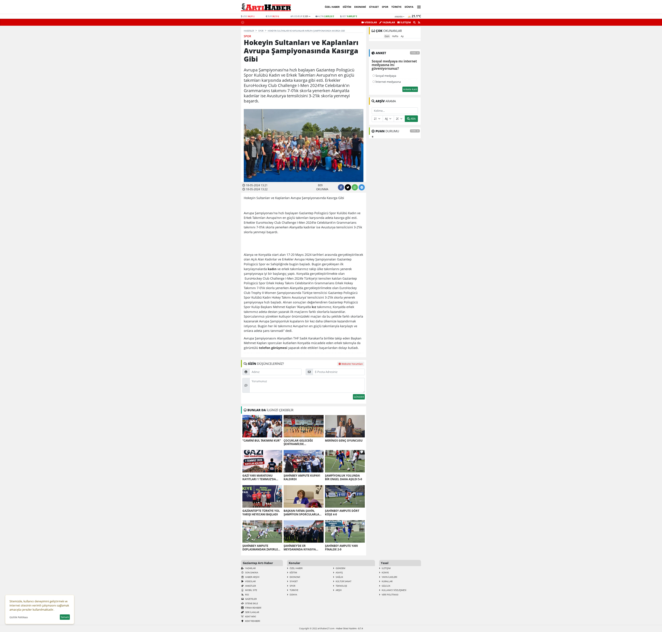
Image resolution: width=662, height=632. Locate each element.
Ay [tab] (402, 36)
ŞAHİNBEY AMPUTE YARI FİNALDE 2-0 (341, 547)
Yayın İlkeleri (389, 577)
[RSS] (419, 22)
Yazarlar (250, 568)
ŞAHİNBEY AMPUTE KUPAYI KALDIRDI (302, 477)
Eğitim (347, 6)
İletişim (386, 568)
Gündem (340, 568)
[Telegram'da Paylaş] (362, 187)
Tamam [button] (65, 617)
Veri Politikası (389, 594)
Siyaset (374, 6)
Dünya (409, 6)
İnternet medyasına (388, 82)
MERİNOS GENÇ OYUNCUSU (344, 440)
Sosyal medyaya (385, 76)
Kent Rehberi (252, 621)
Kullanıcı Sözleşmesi (393, 590)
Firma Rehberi (253, 607)
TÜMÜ (413, 53)
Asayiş (339, 572)
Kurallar (387, 581)
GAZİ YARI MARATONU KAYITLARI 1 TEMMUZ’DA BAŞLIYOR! (259, 477)
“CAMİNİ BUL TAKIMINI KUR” (261, 440)
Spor (385, 6)
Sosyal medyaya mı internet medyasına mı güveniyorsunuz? (394, 65)
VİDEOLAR (370, 22)
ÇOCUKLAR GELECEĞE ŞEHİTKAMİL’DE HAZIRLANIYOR (298, 442)
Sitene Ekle (251, 603)
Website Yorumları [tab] (352, 364)
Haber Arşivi (252, 577)
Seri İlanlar (252, 612)
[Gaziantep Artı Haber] (266, 7)
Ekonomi (360, 6)
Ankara (399, 16)
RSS (247, 594)
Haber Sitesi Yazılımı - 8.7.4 (349, 628)
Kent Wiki (250, 616)
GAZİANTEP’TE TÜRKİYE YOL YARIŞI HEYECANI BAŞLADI (261, 512)
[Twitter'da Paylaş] (348, 187)
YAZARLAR (388, 22)
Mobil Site (251, 590)
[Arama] (414, 22)
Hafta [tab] (395, 36)
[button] (418, 6)
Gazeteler (251, 598)
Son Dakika (251, 572)
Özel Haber (332, 6)
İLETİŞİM (405, 22)
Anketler (250, 585)
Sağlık (339, 577)
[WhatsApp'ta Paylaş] (355, 187)
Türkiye (396, 6)
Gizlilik (385, 585)
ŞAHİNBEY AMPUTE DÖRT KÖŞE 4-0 (342, 512)
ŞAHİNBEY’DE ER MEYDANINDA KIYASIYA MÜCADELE (300, 547)
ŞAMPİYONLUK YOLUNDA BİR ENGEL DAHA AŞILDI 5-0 (343, 477)
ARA (413, 119)
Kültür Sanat (343, 581)
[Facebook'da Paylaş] (341, 187)
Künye (385, 572)
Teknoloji (341, 585)
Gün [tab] (387, 36)
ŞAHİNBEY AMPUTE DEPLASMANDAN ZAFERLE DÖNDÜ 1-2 (260, 547)
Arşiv (338, 590)
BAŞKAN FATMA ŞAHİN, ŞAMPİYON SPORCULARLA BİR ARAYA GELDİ (301, 512)
